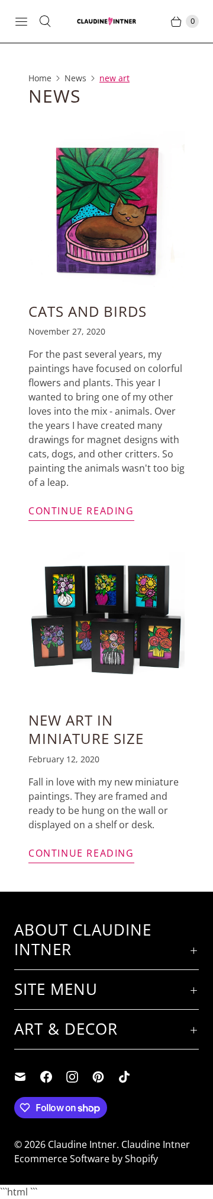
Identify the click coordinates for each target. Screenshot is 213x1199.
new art (114, 78)
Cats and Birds (87, 311)
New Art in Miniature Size (86, 729)
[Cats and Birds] (106, 209)
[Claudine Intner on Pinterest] (105, 1077)
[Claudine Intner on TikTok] (131, 1077)
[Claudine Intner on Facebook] (53, 1077)
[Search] (45, 21)
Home (39, 78)
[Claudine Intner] (106, 21)
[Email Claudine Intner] (27, 1077)
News (75, 78)
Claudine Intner (82, 1144)
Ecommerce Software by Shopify (86, 1158)
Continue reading (81, 510)
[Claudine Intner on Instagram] (79, 1077)
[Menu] (21, 21)
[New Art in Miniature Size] (106, 618)
